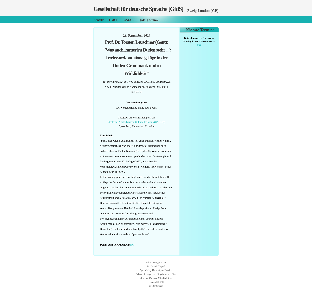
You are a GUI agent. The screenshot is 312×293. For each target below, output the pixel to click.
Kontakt (98, 20)
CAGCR (129, 20)
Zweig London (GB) (203, 10)
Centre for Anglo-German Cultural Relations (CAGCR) (136, 122)
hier (132, 244)
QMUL (113, 20)
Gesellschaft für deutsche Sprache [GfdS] (138, 9)
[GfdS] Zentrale (149, 20)
